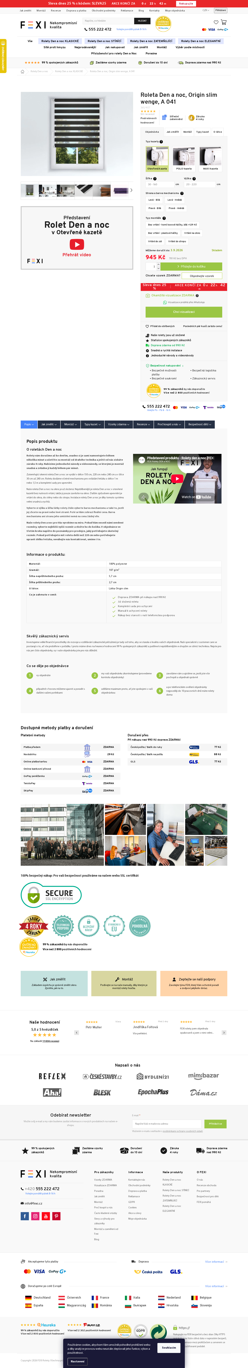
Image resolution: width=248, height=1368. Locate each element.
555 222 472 (100, 30)
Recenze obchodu (206, 1185)
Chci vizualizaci (184, 312)
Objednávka (152, 132)
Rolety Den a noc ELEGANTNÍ (172, 1208)
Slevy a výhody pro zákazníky (104, 1221)
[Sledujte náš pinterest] (57, 1216)
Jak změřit (25, 10)
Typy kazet (202, 132)
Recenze (56, 10)
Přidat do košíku (191, 266)
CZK (205, 10)
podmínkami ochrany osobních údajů (183, 1131)
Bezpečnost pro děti (208, 1196)
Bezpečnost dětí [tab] (198, 424)
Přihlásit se (215, 1124)
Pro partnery (203, 1191)
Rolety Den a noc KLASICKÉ (172, 1182)
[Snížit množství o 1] (158, 268)
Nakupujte (186, 4)
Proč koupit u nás (103, 1207)
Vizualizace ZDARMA (105, 1185)
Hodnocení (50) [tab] (143, 425)
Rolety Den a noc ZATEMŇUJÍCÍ (172, 1198)
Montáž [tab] (69, 424)
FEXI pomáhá (204, 1202)
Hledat (142, 21)
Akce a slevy (134, 1213)
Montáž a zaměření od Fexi (106, 1231)
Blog (141, 10)
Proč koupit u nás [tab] (168, 424)
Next (224, 1032)
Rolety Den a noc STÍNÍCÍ (176, 1190)
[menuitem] (30, 41)
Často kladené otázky (105, 1213)
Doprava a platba (76, 10)
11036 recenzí (50, 1041)
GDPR (131, 1202)
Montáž (41, 10)
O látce (218, 132)
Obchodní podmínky (104, 10)
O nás (200, 1180)
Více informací (214, 1262)
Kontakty (154, 10)
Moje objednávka (175, 10)
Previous (76, 1032)
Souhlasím (169, 1347)
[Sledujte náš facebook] (26, 1216)
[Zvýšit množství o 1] (158, 264)
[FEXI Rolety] (49, 1173)
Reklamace (127, 10)
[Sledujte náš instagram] (36, 1216)
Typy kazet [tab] (91, 424)
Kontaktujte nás (136, 1180)
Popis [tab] (27, 424)
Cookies (132, 1207)
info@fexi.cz (33, 1203)
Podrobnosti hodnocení (149, 120)
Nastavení (77, 1361)
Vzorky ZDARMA (103, 1180)
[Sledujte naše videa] (47, 1216)
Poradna (98, 1191)
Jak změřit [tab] (47, 424)
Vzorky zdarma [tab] (117, 424)
